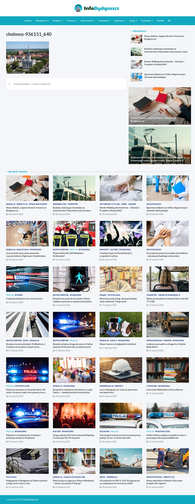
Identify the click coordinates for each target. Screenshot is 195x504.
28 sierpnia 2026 (15, 214)
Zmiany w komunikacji (169, 295)
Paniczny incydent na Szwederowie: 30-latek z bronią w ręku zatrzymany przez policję (26, 392)
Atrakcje (56, 21)
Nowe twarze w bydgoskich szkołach (118, 344)
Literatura (151, 386)
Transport (73, 204)
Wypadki (19, 295)
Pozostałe (146, 21)
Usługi (132, 21)
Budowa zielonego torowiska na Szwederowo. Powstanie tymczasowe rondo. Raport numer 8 (166, 51)
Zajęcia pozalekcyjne (74, 477)
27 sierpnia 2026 (62, 305)
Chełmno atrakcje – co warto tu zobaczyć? (32, 84)
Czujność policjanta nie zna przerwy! (24, 298)
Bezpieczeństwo (61, 250)
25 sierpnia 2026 (62, 487)
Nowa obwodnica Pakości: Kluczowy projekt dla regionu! (164, 482)
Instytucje (118, 21)
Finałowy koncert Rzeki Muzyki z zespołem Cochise (116, 254)
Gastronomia (86, 21)
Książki (103, 295)
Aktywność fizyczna (110, 204)
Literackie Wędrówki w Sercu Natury (164, 389)
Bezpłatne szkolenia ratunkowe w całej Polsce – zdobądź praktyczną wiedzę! (72, 391)
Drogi (102, 477)
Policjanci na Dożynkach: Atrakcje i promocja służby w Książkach (23, 436)
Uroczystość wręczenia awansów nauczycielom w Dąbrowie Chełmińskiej (25, 254)
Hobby (124, 204)
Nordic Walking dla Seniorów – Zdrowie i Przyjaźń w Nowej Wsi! (164, 63)
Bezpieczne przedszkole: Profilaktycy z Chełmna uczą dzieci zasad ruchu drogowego (25, 347)
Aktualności (41, 21)
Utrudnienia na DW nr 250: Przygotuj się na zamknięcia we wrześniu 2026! (120, 482)
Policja (73, 250)
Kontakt (160, 21)
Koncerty (104, 250)
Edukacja (10, 204)
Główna (28, 21)
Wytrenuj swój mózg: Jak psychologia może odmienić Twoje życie (118, 300)
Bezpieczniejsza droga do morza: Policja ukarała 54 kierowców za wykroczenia (73, 345)
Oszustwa (104, 432)
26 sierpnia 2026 (156, 350)
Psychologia (113, 295)
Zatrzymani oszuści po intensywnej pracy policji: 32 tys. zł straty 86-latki (120, 436)
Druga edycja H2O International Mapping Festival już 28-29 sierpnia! (73, 436)
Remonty (119, 386)
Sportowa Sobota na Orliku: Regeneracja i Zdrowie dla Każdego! (165, 75)
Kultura (114, 250)
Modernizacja (107, 386)
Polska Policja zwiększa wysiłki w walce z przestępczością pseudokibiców (166, 436)
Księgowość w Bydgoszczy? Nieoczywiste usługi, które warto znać (26, 482)
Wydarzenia (35, 250)
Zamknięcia (111, 477)
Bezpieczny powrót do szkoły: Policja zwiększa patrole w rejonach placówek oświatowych (72, 301)
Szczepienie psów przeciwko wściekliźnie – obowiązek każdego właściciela (167, 254)
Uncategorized (153, 204)
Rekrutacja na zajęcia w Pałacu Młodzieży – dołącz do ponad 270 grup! (73, 482)
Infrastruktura (154, 341)
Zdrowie (70, 21)
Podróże (167, 341)
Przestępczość (22, 386)
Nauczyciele (23, 250)
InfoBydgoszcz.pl (30, 499)
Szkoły (113, 341)
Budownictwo (59, 204)
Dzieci (26, 341)
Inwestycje (22, 204)
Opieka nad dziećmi (38, 204)
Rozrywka (103, 21)
